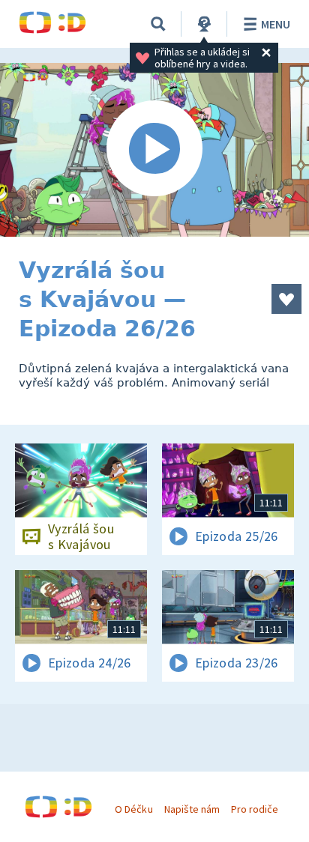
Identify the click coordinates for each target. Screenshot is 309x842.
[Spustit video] (154, 150)
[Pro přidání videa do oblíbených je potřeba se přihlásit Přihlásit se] (287, 299)
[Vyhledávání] (158, 24)
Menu (275, 23)
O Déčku (133, 809)
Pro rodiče (254, 809)
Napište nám (192, 809)
